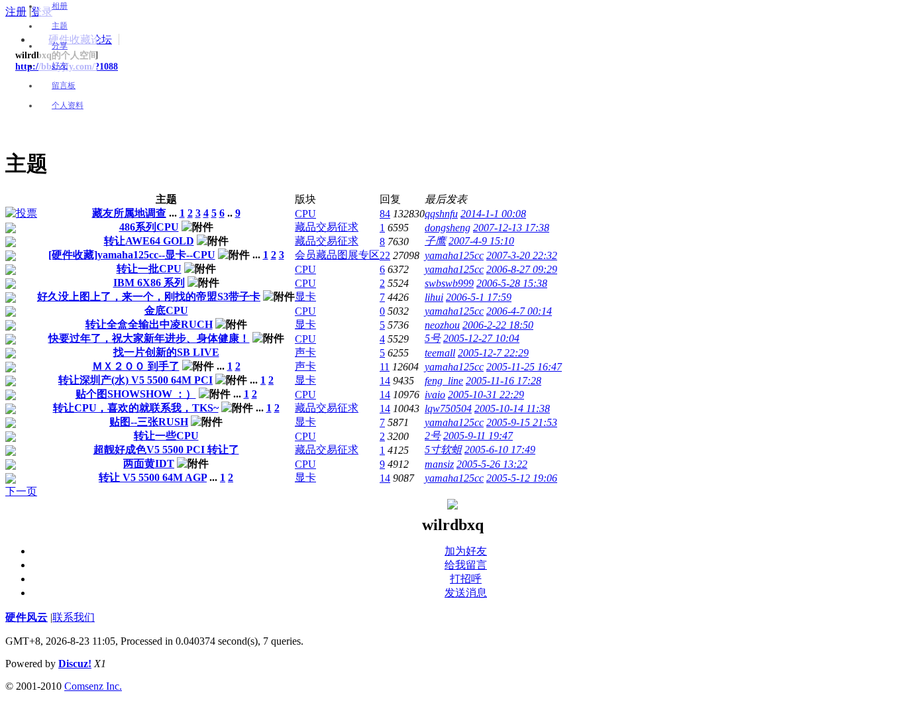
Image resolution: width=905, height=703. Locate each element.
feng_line (444, 380)
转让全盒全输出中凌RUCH (149, 324)
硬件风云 (26, 617)
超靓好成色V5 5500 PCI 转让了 (166, 449)
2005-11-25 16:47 (524, 366)
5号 (433, 338)
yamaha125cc (454, 255)
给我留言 (466, 564)
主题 (60, 25)
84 (385, 213)
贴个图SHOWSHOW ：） (136, 394)
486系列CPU (149, 227)
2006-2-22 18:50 (497, 325)
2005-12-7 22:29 (493, 352)
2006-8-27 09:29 (521, 269)
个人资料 (67, 105)
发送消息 (466, 592)
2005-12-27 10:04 (481, 338)
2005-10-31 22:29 (486, 394)
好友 (60, 65)
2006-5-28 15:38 (511, 283)
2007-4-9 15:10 (481, 240)
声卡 (305, 352)
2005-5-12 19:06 (521, 478)
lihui (434, 297)
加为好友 (466, 551)
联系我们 (73, 617)
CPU (305, 213)
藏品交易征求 (326, 227)
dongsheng (447, 227)
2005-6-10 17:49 (499, 449)
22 (385, 255)
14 (385, 380)
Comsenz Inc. (93, 686)
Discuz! (74, 663)
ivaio (435, 394)
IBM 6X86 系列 (149, 282)
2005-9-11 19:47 (478, 435)
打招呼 (466, 578)
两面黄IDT (148, 463)
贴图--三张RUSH (148, 421)
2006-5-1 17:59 (478, 297)
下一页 (21, 491)
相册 (60, 6)
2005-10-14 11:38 (512, 408)
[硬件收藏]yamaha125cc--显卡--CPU (131, 254)
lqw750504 (448, 408)
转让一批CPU (149, 268)
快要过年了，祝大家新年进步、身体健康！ (149, 338)
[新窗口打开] (21, 213)
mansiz (439, 464)
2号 (433, 435)
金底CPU (166, 310)
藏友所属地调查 (129, 213)
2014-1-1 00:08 (493, 213)
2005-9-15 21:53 (521, 422)
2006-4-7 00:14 (519, 311)
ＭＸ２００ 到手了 (136, 366)
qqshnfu (441, 213)
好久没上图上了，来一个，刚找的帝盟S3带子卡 (148, 296)
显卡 (305, 296)
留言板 (64, 85)
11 (385, 366)
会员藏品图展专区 (337, 254)
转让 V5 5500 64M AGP (153, 477)
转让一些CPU (166, 435)
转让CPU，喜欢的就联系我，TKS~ (136, 407)
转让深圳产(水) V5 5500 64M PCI (135, 380)
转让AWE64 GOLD (149, 240)
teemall (440, 352)
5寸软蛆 (443, 449)
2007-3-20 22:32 (521, 255)
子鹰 (435, 240)
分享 (60, 45)
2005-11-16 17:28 (503, 380)
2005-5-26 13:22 (491, 464)
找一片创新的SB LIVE (166, 352)
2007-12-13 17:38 (511, 227)
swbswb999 (449, 283)
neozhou (442, 325)
